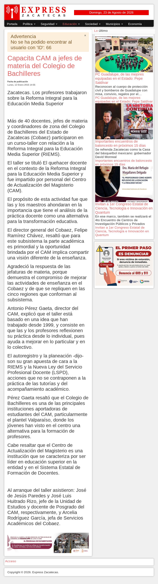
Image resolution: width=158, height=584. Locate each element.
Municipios (113, 24)
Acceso (10, 561)
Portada (12, 24)
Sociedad (91, 24)
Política (28, 24)
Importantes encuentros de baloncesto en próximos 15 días (123, 162)
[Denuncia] (124, 264)
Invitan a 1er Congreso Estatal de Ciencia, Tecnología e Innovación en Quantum (122, 231)
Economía (135, 24)
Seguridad (47, 24)
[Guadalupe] (48, 542)
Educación (70, 24)
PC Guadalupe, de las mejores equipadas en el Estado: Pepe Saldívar (124, 99)
